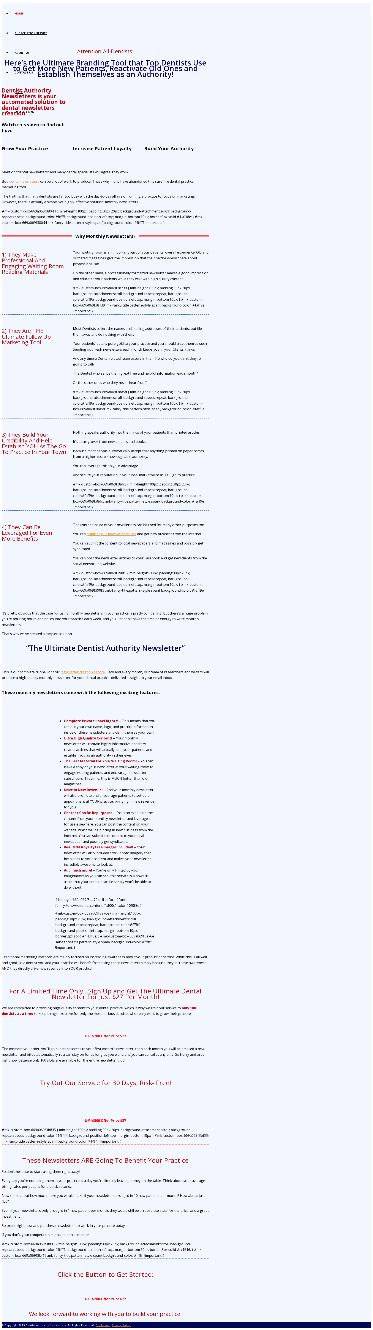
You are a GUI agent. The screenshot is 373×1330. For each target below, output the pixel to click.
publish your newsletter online (111, 534)
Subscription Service (31, 33)
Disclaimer (103, 1325)
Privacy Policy (121, 1325)
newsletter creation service (83, 672)
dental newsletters (24, 181)
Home (19, 13)
